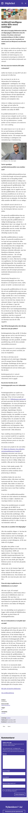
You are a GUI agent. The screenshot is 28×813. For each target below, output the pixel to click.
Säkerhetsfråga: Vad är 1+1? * (9, 783)
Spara (9, 726)
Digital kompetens (5, 705)
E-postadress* (6, 777)
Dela (4, 726)
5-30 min (3, 713)
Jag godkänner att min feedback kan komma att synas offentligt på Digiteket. (15, 790)
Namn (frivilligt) (6, 770)
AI (1, 709)
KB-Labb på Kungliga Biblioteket (11, 688)
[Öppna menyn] (25, 3)
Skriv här (5, 754)
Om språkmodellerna (7, 692)
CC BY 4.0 (8, 718)
